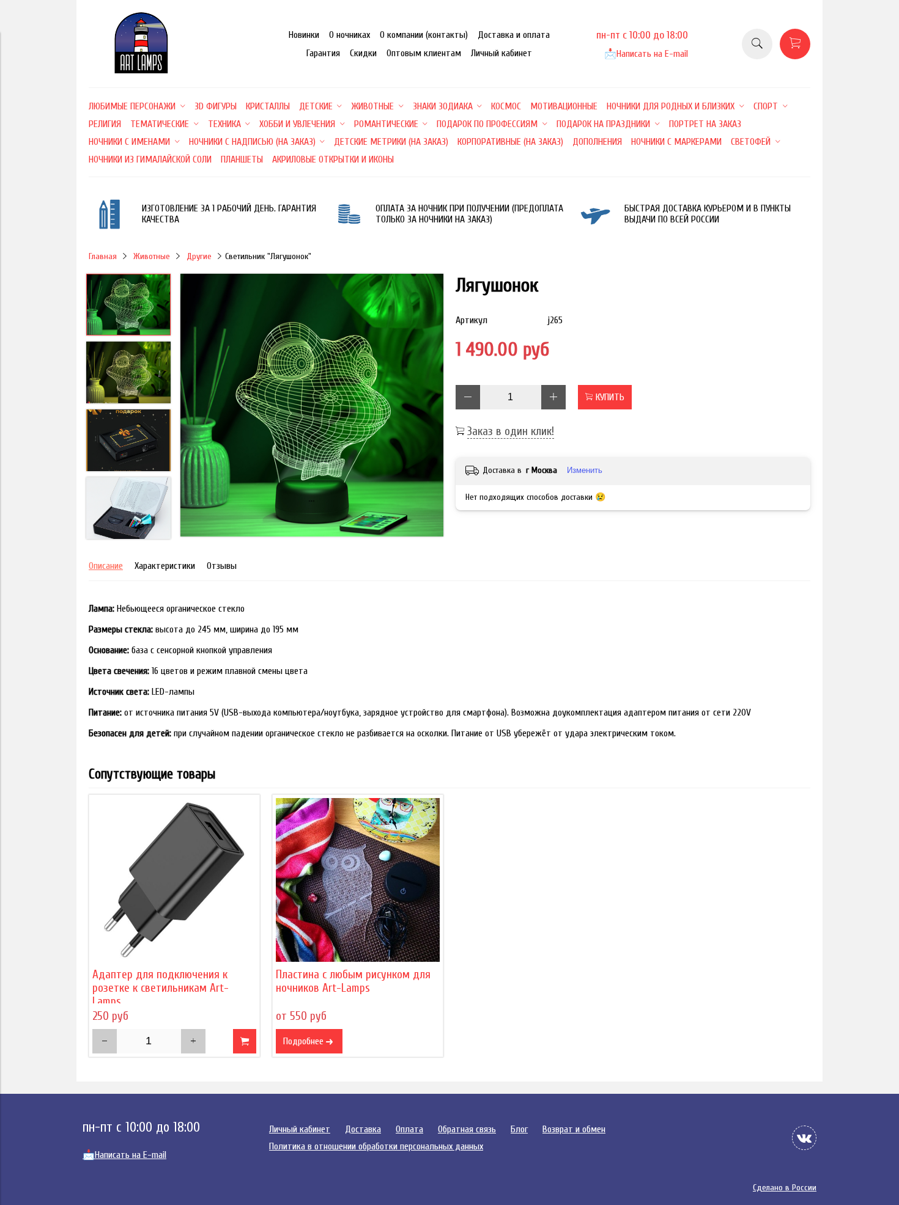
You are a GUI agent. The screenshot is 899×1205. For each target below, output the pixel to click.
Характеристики (165, 565)
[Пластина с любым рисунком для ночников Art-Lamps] (358, 880)
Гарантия (323, 53)
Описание (106, 565)
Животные (151, 256)
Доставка (363, 1129)
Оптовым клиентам (424, 53)
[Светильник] (311, 406)
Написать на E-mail (646, 53)
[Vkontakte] (804, 1138)
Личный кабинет (501, 53)
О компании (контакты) (424, 34)
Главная (103, 256)
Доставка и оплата (514, 34)
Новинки (304, 34)
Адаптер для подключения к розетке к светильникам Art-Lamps (160, 988)
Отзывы (222, 565)
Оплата (409, 1129)
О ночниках (349, 34)
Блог (519, 1129)
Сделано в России (784, 1187)
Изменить (584, 470)
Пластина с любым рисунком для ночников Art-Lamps (353, 981)
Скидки (363, 53)
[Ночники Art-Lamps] (141, 70)
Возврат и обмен (573, 1129)
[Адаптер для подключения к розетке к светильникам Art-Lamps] (174, 880)
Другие (199, 256)
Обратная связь (467, 1129)
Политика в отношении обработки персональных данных (376, 1146)
